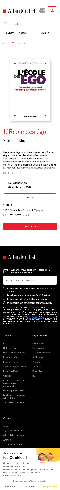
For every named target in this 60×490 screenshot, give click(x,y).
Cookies (7, 375)
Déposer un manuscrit (14, 352)
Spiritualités (38, 357)
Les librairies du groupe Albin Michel (14, 396)
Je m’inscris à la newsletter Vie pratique (28, 298)
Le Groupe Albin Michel (14, 390)
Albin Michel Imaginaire (14, 402)
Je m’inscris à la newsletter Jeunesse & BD (29, 302)
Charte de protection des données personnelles (13, 383)
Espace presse (10, 362)
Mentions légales (11, 371)
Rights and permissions (14, 366)
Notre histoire (10, 348)
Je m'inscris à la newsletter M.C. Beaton (28, 295)
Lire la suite (10, 173)
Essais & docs (39, 348)
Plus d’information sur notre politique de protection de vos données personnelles (30, 322)
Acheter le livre (30, 226)
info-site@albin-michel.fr (35, 318)
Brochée (30, 196)
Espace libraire (10, 357)
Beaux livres (38, 371)
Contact (7, 343)
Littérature (38, 343)
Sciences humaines (42, 352)
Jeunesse (37, 366)
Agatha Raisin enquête (14, 430)
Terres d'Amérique (12, 444)
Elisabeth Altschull (17, 141)
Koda (5, 426)
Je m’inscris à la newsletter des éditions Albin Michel (31, 290)
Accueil (6, 43)
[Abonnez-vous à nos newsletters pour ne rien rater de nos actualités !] (41, 10)
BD (34, 375)
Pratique (36, 362)
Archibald (8, 439)
